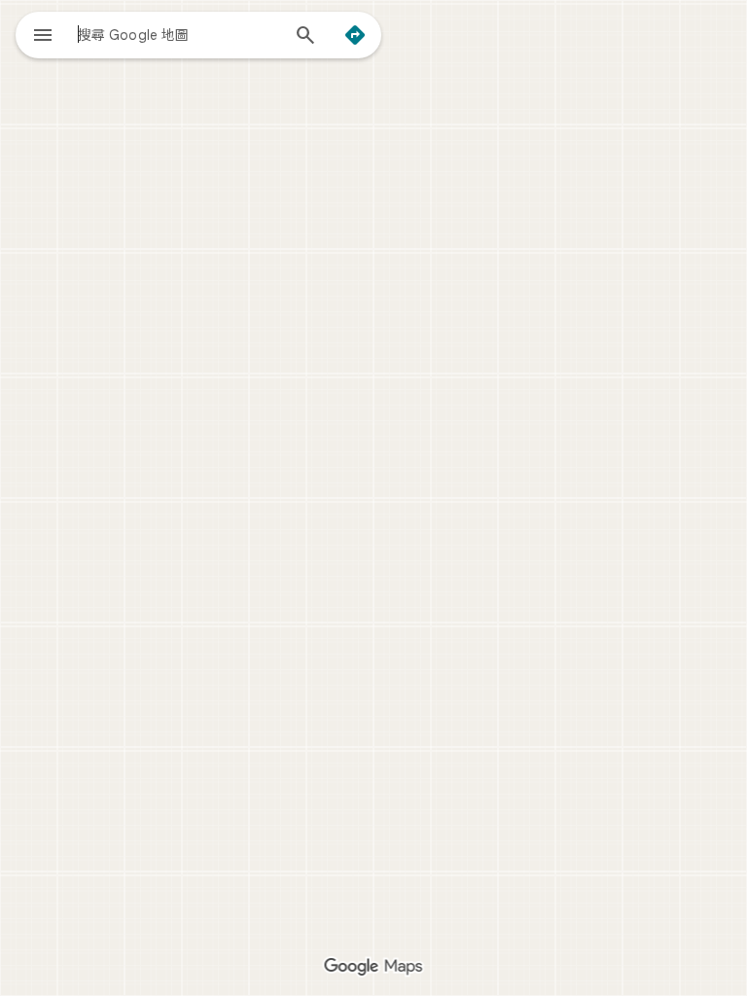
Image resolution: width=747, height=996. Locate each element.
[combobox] (178, 34)
